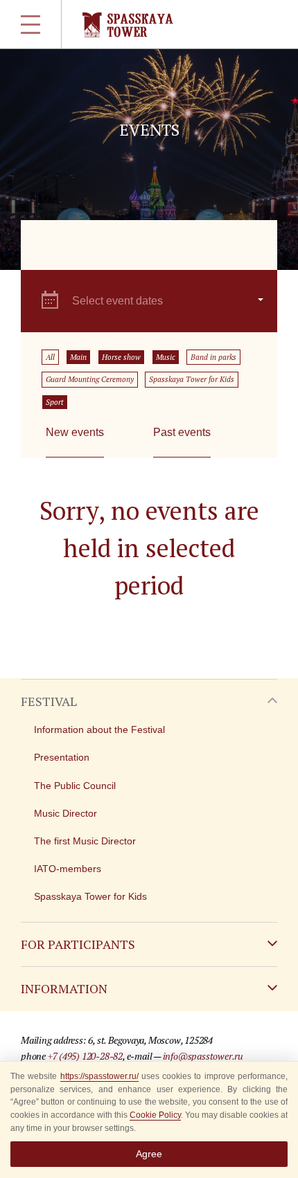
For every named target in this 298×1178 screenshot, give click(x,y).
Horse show (121, 357)
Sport (55, 402)
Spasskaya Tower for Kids (191, 379)
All (50, 357)
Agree (149, 1153)
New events (75, 432)
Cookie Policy (155, 1115)
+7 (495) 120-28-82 (85, 1055)
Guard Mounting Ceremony (90, 379)
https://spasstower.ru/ (99, 1076)
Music (165, 357)
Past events (182, 432)
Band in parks (213, 357)
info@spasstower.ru (203, 1055)
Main (78, 357)
